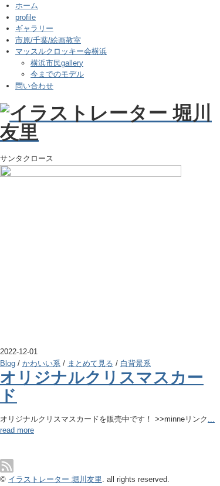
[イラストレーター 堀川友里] (110, 113)
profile (25, 17)
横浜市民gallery (57, 63)
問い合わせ (34, 85)
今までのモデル (57, 74)
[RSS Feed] (6, 465)
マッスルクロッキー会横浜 (61, 51)
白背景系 (135, 363)
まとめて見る (90, 363)
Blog (7, 363)
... (211, 419)
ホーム (26, 5)
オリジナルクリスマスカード (102, 386)
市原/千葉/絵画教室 (48, 40)
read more (17, 430)
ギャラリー (34, 28)
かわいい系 (41, 363)
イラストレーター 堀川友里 (55, 479)
